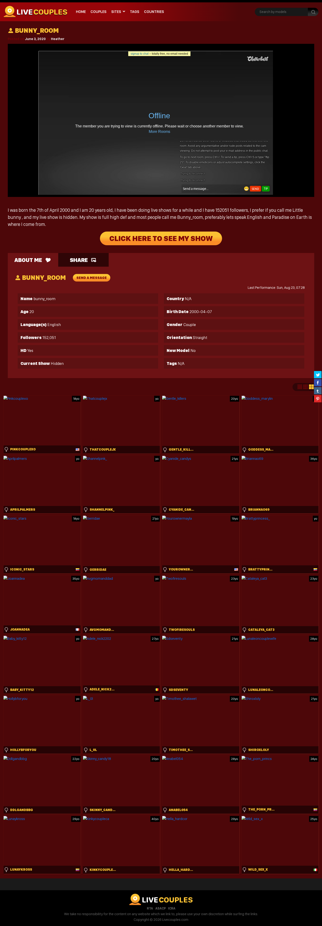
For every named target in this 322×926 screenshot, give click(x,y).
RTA (150, 908)
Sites (116, 11)
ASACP (160, 908)
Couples (99, 11)
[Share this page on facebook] (318, 382)
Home (81, 11)
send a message (91, 278)
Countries (154, 11)
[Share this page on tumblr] (318, 390)
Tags (134, 11)
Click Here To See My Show (161, 238)
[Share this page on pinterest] (318, 398)
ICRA (171, 908)
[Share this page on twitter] (318, 374)
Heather (57, 39)
